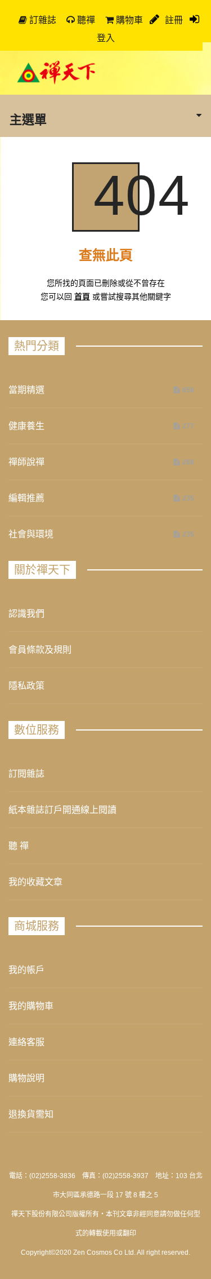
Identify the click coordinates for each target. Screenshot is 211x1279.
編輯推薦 (26, 498)
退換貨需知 (30, 1114)
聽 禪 (18, 846)
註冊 (173, 20)
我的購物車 (30, 1006)
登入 (106, 38)
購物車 (128, 20)
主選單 (28, 118)
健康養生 (26, 426)
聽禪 (85, 20)
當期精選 (26, 390)
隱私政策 (26, 686)
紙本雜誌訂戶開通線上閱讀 (62, 810)
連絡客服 (26, 1042)
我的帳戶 (26, 970)
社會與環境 (30, 534)
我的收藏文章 (35, 882)
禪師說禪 (26, 462)
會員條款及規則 (39, 649)
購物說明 (26, 1078)
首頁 (82, 296)
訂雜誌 (41, 20)
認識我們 (26, 613)
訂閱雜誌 (26, 773)
